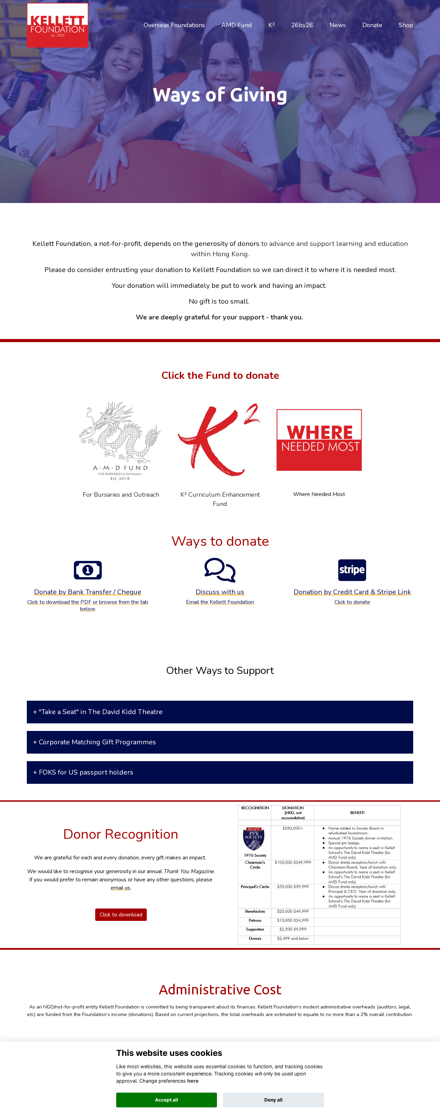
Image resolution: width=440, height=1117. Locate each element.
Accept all (166, 1100)
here (193, 1081)
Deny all (273, 1100)
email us (120, 888)
